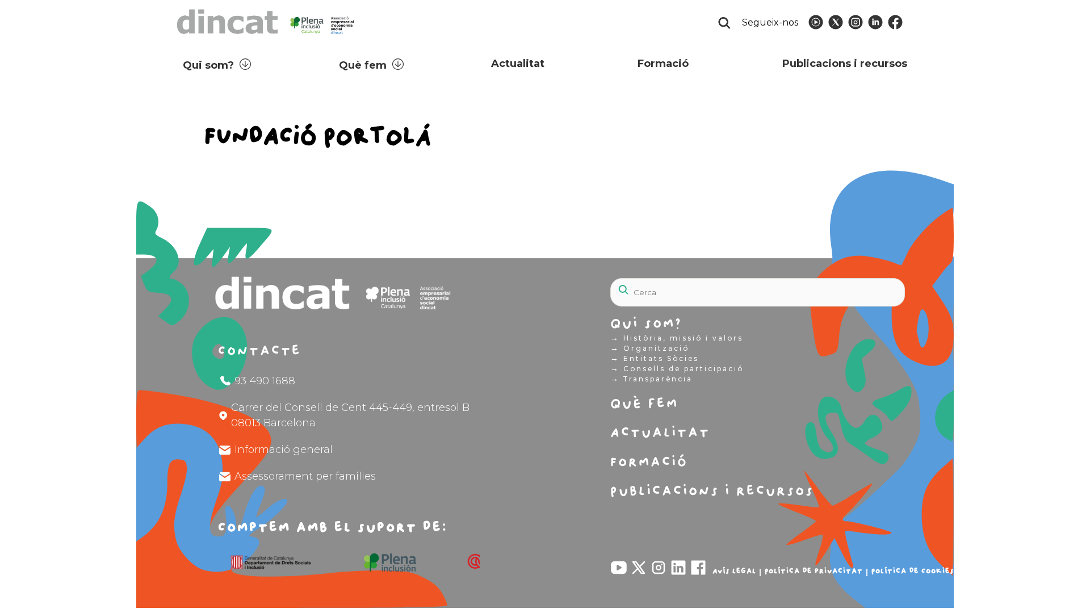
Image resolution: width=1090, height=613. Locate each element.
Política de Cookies (912, 571)
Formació (663, 63)
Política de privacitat (814, 571)
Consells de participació (677, 368)
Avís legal (734, 571)
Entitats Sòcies (654, 358)
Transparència (651, 378)
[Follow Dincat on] (815, 22)
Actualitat (517, 63)
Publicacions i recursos (844, 63)
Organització (649, 348)
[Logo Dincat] (266, 37)
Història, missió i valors (676, 338)
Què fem (363, 65)
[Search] (868, 286)
